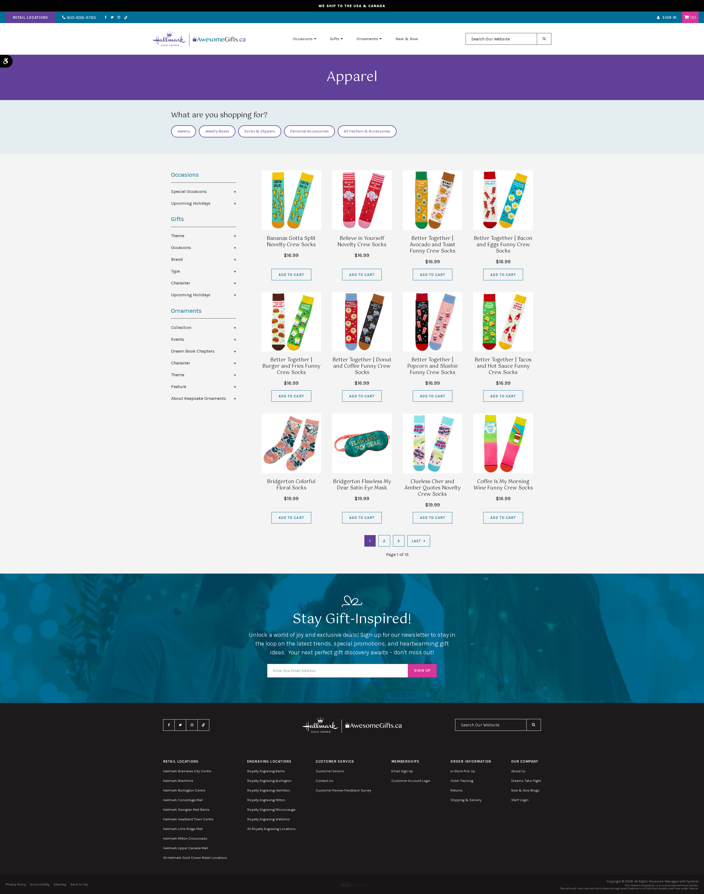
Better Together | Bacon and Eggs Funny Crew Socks (503, 244)
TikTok (126, 17)
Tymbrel (692, 881)
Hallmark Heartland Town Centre (188, 819)
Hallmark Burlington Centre (184, 790)
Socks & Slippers (259, 131)
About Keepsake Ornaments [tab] (198, 398)
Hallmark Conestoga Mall (183, 800)
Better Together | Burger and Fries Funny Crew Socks (291, 366)
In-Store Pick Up (462, 771)
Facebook (106, 17)
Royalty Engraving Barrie (266, 771)
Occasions (303, 38)
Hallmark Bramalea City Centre (187, 771)
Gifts (334, 38)
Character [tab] (180, 283)
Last (416, 541)
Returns (456, 790)
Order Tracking (461, 781)
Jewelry (183, 131)
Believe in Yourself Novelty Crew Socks (361, 241)
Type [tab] (175, 271)
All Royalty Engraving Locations (271, 829)
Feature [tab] (178, 386)
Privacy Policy (16, 884)
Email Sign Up (402, 771)
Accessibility (40, 884)
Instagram (119, 17)
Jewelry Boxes (217, 131)
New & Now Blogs (525, 790)
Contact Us (324, 781)
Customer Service (330, 771)
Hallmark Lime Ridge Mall (183, 829)
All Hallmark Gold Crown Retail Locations (195, 858)
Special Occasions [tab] (189, 191)
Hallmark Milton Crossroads (185, 838)
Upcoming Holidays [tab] (190, 203)
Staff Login (520, 800)
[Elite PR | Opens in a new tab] (352, 884)
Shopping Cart (686, 17)
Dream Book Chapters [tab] (193, 351)
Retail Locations (30, 17)
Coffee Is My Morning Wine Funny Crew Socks (503, 485)
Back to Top (79, 884)
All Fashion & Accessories (367, 131)
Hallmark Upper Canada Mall (185, 848)
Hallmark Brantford (178, 781)
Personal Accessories (309, 131)
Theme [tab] (177, 235)
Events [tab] (177, 339)
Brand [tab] (177, 259)
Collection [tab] (181, 327)
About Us (518, 771)
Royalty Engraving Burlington (269, 781)
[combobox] (501, 39)
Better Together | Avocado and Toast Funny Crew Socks (432, 244)
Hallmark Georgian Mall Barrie (186, 809)
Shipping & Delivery (466, 800)
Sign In (669, 17)
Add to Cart (291, 275)
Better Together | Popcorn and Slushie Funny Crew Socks (432, 366)
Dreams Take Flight (526, 781)
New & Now (406, 38)
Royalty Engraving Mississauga (271, 809)
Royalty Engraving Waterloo (268, 819)
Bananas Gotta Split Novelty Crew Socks (291, 241)
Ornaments (367, 38)
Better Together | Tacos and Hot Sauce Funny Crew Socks (503, 366)
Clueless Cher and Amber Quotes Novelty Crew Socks (433, 488)
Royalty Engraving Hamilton (268, 790)
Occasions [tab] (181, 247)
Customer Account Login (410, 781)
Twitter (112, 17)
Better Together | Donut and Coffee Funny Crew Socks (362, 366)
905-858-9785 (81, 17)
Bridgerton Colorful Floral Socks (291, 485)
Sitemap (60, 884)
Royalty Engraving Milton (266, 800)
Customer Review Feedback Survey (343, 790)
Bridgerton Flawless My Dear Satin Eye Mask (362, 485)
